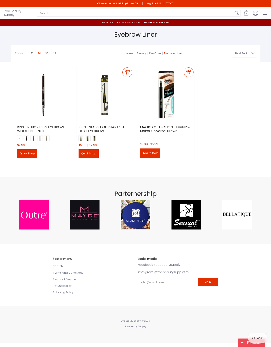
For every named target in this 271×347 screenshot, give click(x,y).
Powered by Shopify (135, 326)
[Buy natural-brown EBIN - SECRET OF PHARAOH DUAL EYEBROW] (105, 95)
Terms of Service (64, 279)
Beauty (141, 53)
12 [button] (32, 53)
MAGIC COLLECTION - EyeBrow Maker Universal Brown (165, 129)
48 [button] (54, 53)
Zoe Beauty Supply (12, 13)
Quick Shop (27, 153)
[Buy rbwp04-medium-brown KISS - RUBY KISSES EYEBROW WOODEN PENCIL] (43, 95)
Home (130, 53)
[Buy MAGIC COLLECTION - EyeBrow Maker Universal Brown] (166, 95)
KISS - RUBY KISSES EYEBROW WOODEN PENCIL (40, 129)
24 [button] (39, 53)
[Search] (236, 13)
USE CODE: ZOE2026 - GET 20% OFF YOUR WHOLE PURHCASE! (135, 22)
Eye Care (155, 53)
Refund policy (62, 286)
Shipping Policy (63, 292)
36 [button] (46, 53)
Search (58, 266)
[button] (246, 13)
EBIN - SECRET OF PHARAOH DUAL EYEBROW (101, 129)
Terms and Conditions (68, 272)
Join (208, 282)
